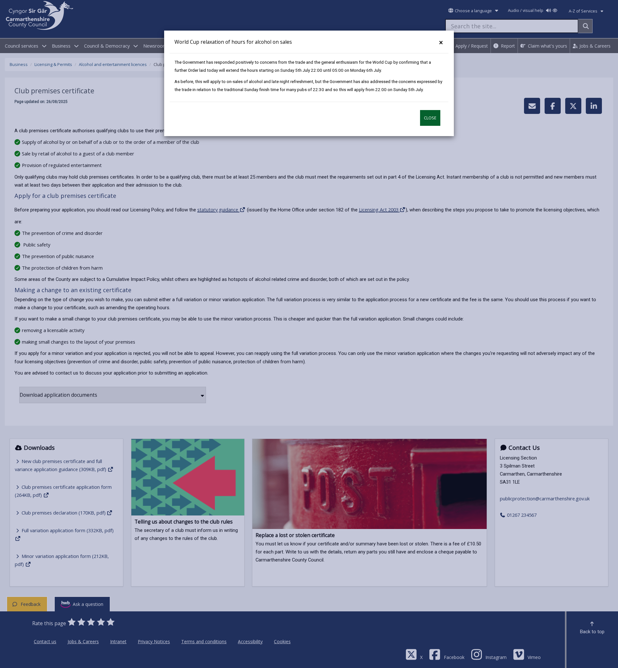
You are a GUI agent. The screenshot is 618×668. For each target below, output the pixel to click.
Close (430, 118)
